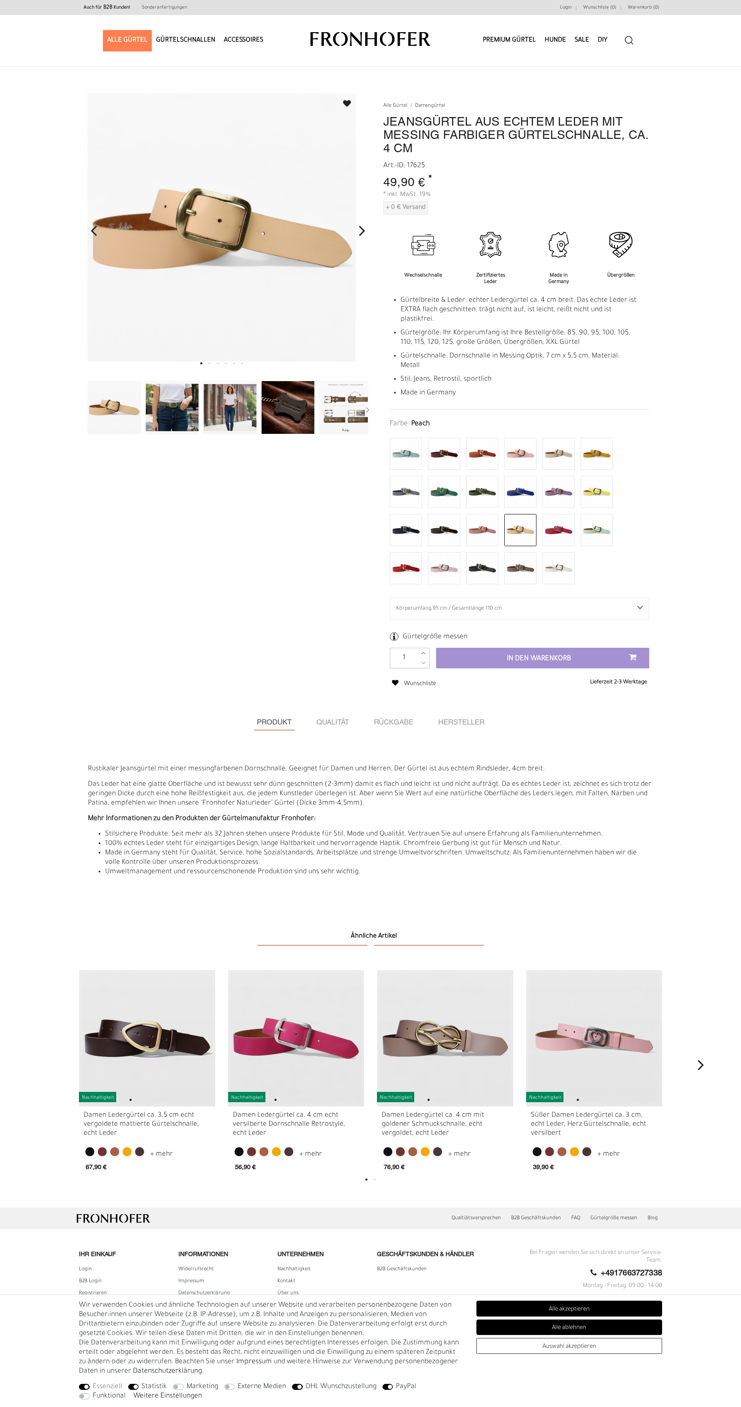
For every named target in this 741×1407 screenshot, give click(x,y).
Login (566, 7)
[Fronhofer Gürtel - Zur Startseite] (370, 34)
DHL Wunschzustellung (341, 1387)
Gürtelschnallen (185, 40)
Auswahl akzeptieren (569, 1347)
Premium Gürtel (509, 40)
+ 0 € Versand (405, 207)
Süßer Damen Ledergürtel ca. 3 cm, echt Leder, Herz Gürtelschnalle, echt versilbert (588, 1124)
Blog (653, 1218)
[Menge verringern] (423, 663)
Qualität (332, 722)
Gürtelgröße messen (435, 637)
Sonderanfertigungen (164, 7)
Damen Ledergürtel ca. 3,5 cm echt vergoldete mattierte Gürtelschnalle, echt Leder (141, 1124)
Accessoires (243, 40)
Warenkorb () (643, 7)
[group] (147, 1038)
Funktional (109, 1396)
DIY (603, 40)
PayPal (406, 1387)
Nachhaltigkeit (294, 1269)
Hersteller (461, 722)
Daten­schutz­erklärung (204, 1293)
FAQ (575, 1218)
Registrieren (93, 1293)
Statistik (154, 1387)
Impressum (191, 1281)
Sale (582, 40)
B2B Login (90, 1281)
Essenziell (107, 1387)
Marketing (202, 1387)
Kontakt (286, 1281)
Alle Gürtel (127, 40)
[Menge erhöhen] (423, 653)
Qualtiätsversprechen (476, 1218)
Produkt (274, 722)
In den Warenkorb (539, 659)
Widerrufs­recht (196, 1269)
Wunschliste (343, 101)
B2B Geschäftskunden (536, 1218)
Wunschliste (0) (599, 7)
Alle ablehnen (569, 1328)
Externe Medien (262, 1387)
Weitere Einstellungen (167, 1396)
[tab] (274, 723)
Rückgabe (393, 722)
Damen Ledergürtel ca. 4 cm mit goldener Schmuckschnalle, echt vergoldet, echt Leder (433, 1124)
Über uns (287, 1293)
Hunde (555, 40)
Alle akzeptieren (569, 1309)
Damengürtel (430, 106)
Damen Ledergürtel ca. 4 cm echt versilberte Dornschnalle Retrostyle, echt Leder (289, 1124)
